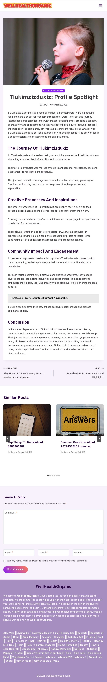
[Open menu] (100, 5)
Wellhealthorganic (53, 91)
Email (43, 552)
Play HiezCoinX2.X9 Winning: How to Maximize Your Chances (23, 373)
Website (78, 552)
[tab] (48, 475)
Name (9, 552)
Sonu (45, 105)
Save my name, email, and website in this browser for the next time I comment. (47, 561)
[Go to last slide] (8, 439)
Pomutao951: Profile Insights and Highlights (85, 373)
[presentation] (27, 420)
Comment (11, 513)
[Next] (99, 439)
